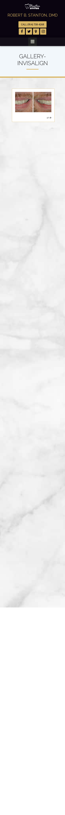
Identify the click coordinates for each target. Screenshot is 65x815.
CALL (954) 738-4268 (32, 24)
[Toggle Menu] (32, 42)
